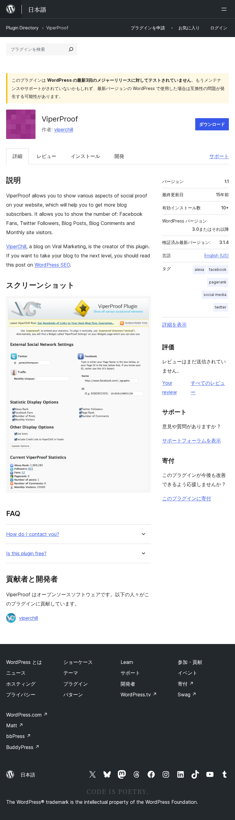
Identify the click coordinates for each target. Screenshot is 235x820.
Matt (14, 725)
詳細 (17, 156)
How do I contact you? (32, 534)
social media (214, 294)
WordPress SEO (52, 265)
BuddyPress (22, 747)
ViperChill (16, 246)
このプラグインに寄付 (186, 498)
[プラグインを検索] (71, 49)
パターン (73, 694)
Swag (187, 694)
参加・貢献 (190, 662)
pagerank (217, 282)
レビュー (46, 156)
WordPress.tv (139, 694)
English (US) (216, 255)
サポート (219, 156)
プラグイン (75, 684)
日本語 (28, 775)
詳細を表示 (174, 324)
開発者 (128, 684)
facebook (217, 269)
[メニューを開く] (225, 9)
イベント (187, 673)
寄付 (186, 684)
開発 (119, 156)
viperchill (63, 129)
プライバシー (20, 694)
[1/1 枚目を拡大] (143, 304)
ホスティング (20, 684)
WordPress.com (27, 715)
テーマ (70, 673)
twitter (220, 307)
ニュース (16, 673)
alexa (199, 269)
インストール (85, 156)
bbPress (18, 736)
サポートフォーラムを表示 (191, 440)
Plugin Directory (22, 27)
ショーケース (78, 662)
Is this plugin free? (26, 553)
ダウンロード (212, 124)
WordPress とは (24, 662)
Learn (127, 662)
